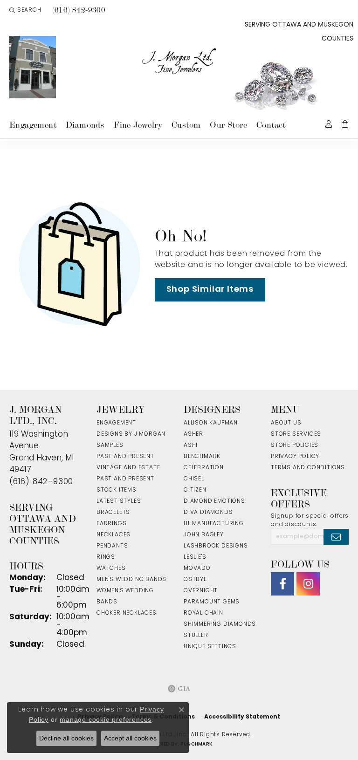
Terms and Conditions (308, 468)
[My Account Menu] (328, 123)
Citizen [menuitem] (195, 490)
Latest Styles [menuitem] (118, 501)
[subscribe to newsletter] (336, 537)
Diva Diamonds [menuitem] (208, 512)
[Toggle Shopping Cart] (345, 123)
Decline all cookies (66, 738)
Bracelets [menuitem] (113, 512)
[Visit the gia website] (179, 689)
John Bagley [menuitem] (204, 535)
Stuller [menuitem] (196, 635)
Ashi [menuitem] (191, 445)
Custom (186, 124)
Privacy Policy (295, 456)
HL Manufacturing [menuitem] (214, 524)
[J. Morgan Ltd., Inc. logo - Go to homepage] (179, 61)
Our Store (228, 124)
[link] (78, 10)
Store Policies (294, 445)
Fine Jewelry (138, 124)
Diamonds (85, 124)
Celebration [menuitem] (204, 468)
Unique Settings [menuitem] (210, 647)
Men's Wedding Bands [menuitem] (131, 579)
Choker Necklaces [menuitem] (126, 613)
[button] (25, 10)
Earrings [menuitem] (111, 524)
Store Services (296, 434)
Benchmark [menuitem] (202, 456)
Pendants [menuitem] (112, 546)
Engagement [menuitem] (116, 423)
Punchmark (196, 744)
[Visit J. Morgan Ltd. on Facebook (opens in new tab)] (282, 584)
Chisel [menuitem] (194, 479)
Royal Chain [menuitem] (203, 613)
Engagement (32, 124)
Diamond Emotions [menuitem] (214, 501)
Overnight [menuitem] (201, 591)
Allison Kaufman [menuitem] (211, 423)
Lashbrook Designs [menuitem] (216, 546)
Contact (271, 124)
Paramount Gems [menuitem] (212, 602)
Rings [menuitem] (105, 557)
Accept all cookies (130, 738)
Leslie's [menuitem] (195, 557)
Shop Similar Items (210, 289)
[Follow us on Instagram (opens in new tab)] (308, 584)
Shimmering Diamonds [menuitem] (220, 624)
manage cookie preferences (105, 719)
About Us (286, 423)
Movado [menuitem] (197, 568)
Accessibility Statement (242, 717)
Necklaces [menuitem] (113, 535)
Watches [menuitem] (111, 568)
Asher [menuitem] (193, 434)
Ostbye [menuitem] (195, 579)
